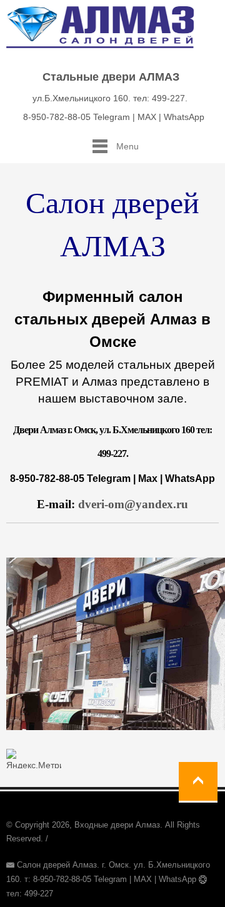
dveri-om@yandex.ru (133, 504)
